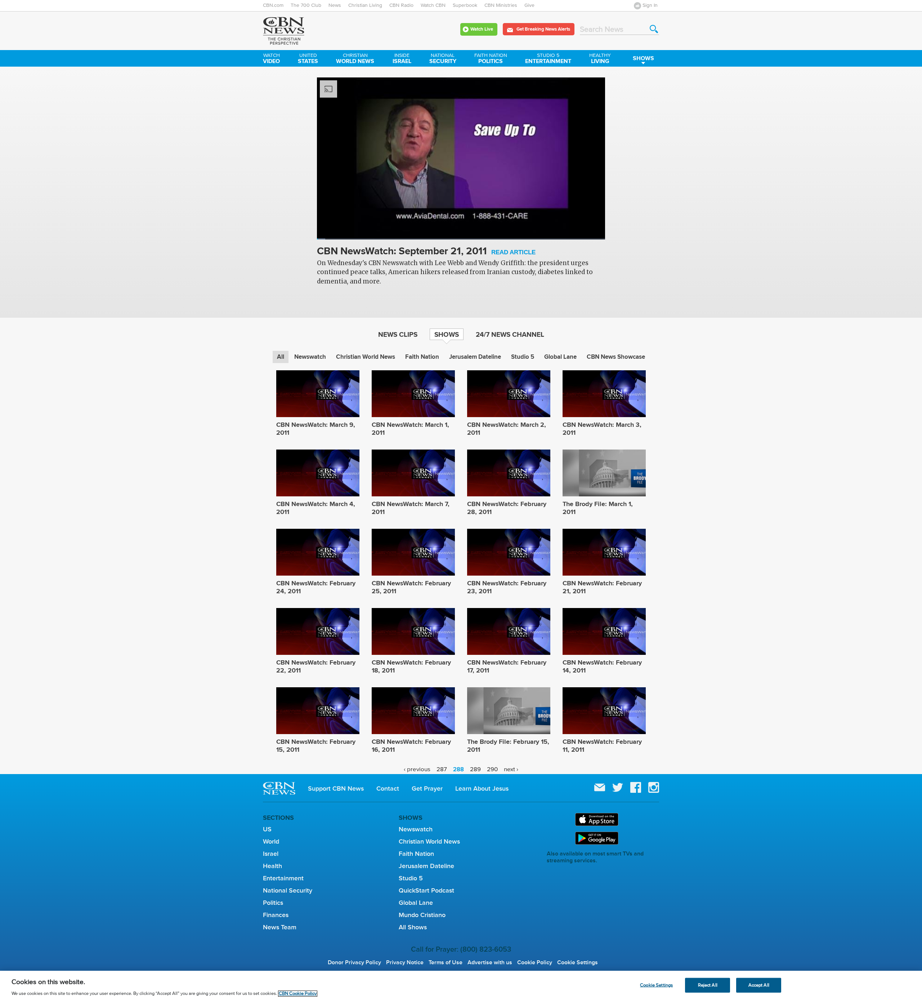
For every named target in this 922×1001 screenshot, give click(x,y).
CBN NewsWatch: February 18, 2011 (411, 666)
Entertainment (548, 59)
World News (355, 59)
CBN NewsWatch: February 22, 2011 (315, 666)
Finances (275, 915)
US (267, 829)
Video (271, 59)
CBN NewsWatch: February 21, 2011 (602, 587)
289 (475, 769)
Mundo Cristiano (422, 915)
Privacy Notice (405, 962)
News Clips (397, 334)
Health (272, 866)
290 (492, 769)
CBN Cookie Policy (298, 993)
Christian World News (365, 356)
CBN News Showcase (616, 356)
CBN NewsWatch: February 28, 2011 (506, 508)
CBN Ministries (500, 5)
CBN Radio (401, 5)
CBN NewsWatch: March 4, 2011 (315, 508)
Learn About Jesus (482, 788)
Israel (402, 59)
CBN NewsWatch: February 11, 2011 (602, 745)
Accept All (758, 985)
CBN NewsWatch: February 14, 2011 (602, 666)
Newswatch (310, 356)
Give (529, 5)
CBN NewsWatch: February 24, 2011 (315, 587)
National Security (287, 890)
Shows (643, 58)
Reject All (707, 985)
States (308, 59)
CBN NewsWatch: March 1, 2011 (410, 428)
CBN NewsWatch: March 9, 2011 (315, 428)
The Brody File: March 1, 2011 (598, 508)
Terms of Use (445, 962)
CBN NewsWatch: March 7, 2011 (410, 508)
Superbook (465, 5)
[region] (461, 986)
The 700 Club (306, 5)
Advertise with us (489, 962)
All (280, 356)
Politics (490, 59)
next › (511, 769)
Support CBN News (336, 788)
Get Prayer (427, 788)
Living (600, 59)
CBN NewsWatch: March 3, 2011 (602, 428)
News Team (279, 927)
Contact (387, 788)
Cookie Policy (534, 962)
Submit (654, 29)
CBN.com (273, 5)
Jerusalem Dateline (475, 356)
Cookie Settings (577, 962)
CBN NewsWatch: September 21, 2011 (426, 251)
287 (442, 769)
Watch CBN (433, 5)
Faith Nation (422, 356)
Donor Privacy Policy (354, 962)
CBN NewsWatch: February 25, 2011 (411, 587)
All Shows (413, 927)
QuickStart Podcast (426, 890)
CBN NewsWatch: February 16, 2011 (411, 745)
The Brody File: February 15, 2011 (508, 745)
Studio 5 (522, 356)
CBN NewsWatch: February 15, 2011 (315, 745)
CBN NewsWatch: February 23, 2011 (506, 587)
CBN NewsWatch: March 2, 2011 (506, 428)
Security (442, 59)
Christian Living (365, 5)
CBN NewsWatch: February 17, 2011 (506, 666)
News (334, 5)
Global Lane (560, 356)
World (271, 841)
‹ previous (417, 769)
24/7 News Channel (510, 334)
